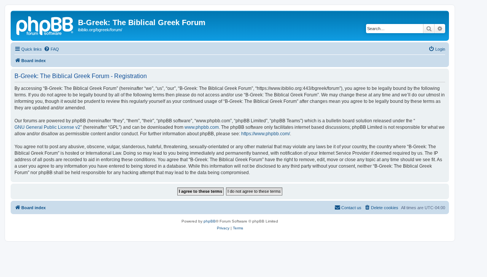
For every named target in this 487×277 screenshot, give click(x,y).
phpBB (210, 221)
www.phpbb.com (202, 127)
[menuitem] (51, 49)
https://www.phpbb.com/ (265, 133)
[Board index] (45, 25)
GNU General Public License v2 (47, 127)
